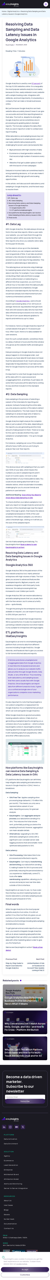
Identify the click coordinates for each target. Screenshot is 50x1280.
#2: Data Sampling (15, 201)
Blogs (6, 1210)
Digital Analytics (13, 11)
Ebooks (7, 1214)
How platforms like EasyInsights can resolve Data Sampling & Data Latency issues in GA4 (25, 214)
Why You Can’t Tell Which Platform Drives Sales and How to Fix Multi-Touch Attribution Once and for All (23, 1052)
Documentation (10, 1224)
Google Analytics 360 (18, 208)
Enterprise (8, 1170)
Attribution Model (11, 1179)
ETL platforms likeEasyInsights (22, 210)
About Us (7, 1200)
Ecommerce (9, 1160)
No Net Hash (9, 1219)
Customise (25, 1274)
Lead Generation (11, 1165)
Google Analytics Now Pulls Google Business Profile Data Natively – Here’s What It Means (24, 1000)
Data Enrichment (11, 1144)
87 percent (36, 83)
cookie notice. (21, 1264)
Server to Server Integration (16, 1188)
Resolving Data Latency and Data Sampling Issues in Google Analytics (24, 204)
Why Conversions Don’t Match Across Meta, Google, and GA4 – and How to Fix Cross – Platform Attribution (25, 1026)
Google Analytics (23, 301)
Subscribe (25, 1101)
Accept (25, 1269)
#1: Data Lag (13, 198)
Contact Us (9, 1228)
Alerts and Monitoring (13, 1184)
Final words (13, 218)
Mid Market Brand (11, 1174)
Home (4, 11)
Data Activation (10, 1139)
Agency (7, 1156)
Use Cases (8, 1205)
